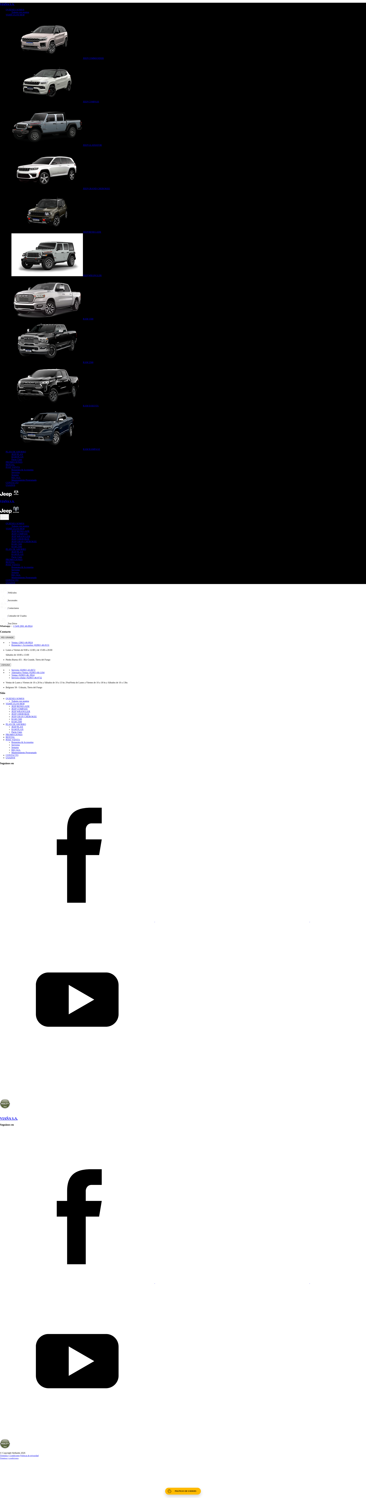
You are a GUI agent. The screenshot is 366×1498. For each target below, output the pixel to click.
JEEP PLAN (17, 454)
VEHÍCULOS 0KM (15, 15)
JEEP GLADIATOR (92, 145)
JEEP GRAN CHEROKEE (24, 541)
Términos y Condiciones (10, 1456)
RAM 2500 (88, 362)
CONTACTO (12, 482)
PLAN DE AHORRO (16, 452)
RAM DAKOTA (91, 406)
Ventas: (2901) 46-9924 (22, 642)
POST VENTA (13, 467)
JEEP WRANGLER (92, 275)
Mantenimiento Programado (24, 480)
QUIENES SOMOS (15, 9)
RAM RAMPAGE (91, 449)
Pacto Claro (16, 459)
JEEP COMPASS (91, 101)
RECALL (16, 477)
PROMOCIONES (14, 462)
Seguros (15, 475)
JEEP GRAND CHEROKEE (96, 188)
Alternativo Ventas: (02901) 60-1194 (27, 672)
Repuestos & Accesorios (22, 470)
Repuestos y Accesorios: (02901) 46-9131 (30, 645)
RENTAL (10, 464)
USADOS (10, 485)
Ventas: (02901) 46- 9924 (22, 675)
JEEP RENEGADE (92, 232)
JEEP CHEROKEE (20, 539)
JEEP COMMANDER (93, 58)
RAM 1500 (88, 319)
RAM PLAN (17, 457)
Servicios (15, 472)
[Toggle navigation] (4, 517)
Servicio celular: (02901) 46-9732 (26, 677)
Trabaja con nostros (20, 12)
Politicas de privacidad (29, 1456)
